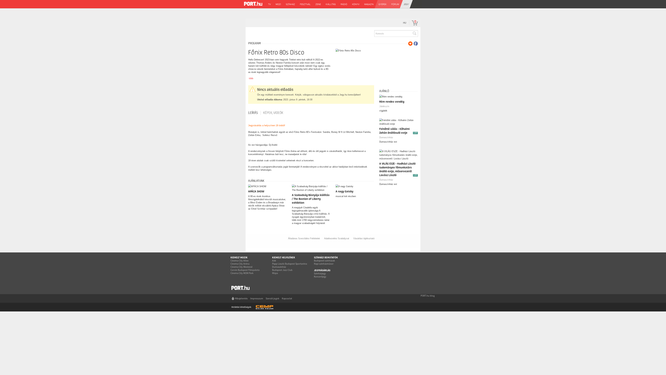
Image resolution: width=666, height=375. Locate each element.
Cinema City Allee (239, 260)
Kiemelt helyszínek (283, 257)
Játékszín (384, 106)
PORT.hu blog (428, 295)
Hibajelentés (241, 298)
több (251, 78)
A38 (274, 260)
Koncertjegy (320, 276)
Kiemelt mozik (238, 257)
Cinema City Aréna (239, 263)
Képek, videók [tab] (273, 113)
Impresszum (256, 298)
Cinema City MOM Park (241, 273)
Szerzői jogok (272, 298)
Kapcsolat (287, 298)
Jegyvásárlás (322, 270)
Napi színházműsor (324, 263)
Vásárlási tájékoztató (363, 238)
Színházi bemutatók (326, 257)
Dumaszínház (386, 137)
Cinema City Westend (241, 266)
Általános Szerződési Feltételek (304, 238)
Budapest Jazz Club (282, 270)
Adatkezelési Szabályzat (336, 238)
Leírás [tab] (253, 113)
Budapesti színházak (324, 260)
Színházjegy (320, 273)
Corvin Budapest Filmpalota (244, 270)
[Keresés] (414, 33)
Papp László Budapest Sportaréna (289, 263)
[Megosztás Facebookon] (416, 43)
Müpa (275, 273)
